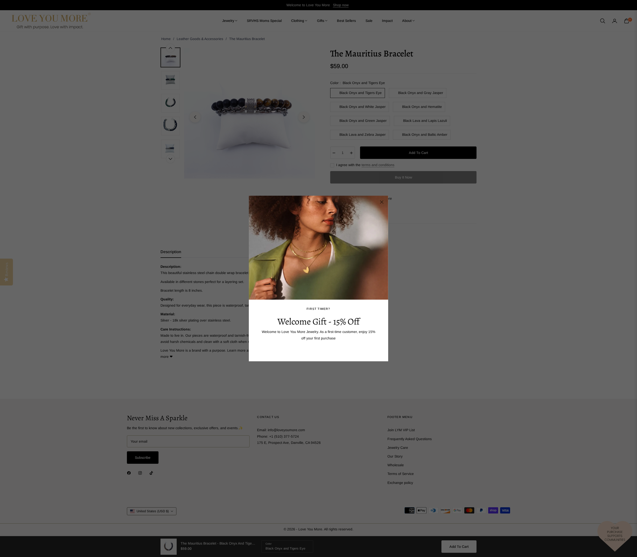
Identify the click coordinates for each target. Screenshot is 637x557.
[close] (381, 202)
